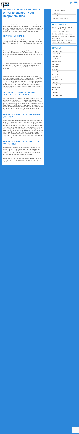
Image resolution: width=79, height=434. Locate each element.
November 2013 (57, 95)
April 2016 (55, 82)
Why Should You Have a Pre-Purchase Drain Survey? (64, 37)
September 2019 (57, 61)
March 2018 (55, 69)
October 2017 (56, 72)
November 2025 (57, 51)
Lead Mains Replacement (60, 18)
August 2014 (56, 87)
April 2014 (55, 92)
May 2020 (55, 59)
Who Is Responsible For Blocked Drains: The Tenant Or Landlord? (62, 41)
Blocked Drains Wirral (31, 158)
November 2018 (57, 66)
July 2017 (55, 74)
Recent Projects (57, 16)
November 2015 (57, 85)
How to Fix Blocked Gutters (60, 31)
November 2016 (57, 79)
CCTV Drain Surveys (58, 10)
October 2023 (56, 53)
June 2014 (55, 90)
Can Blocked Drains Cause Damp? (62, 34)
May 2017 (55, 77)
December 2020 (57, 56)
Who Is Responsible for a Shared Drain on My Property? (62, 28)
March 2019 (55, 64)
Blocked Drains (56, 13)
